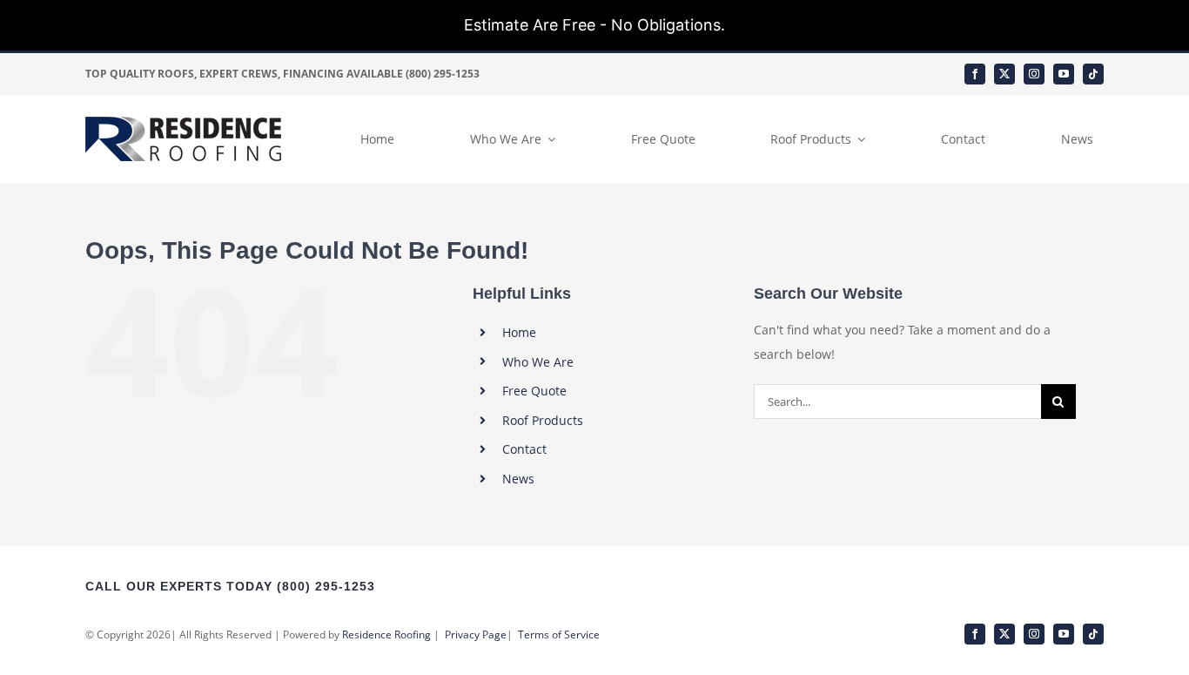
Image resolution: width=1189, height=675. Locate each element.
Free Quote (534, 390)
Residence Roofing (386, 634)
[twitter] (1004, 74)
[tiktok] (1093, 74)
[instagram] (1034, 74)
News (518, 478)
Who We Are (538, 362)
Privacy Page (476, 634)
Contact (524, 449)
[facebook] (974, 74)
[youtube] (1063, 74)
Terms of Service (559, 634)
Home (519, 332)
